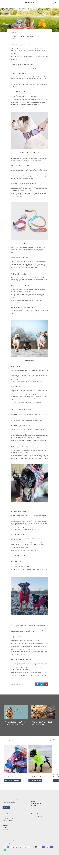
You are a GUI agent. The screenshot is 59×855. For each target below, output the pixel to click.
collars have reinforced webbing (21, 158)
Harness (15, 6)
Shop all (45, 741)
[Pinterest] (38, 816)
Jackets (30, 6)
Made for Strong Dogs (12, 780)
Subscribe (6, 807)
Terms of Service (6, 832)
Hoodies (22, 6)
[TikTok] (41, 816)
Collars (19, 6)
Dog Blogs (5, 827)
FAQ (32, 799)
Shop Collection (35, 780)
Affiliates (33, 808)
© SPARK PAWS (7, 843)
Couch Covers (47, 6)
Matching (38, 6)
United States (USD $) (9, 840)
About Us (5, 822)
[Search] (53, 2)
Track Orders (34, 805)
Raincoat (11, 6)
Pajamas (27, 6)
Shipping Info (34, 801)
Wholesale (5, 816)
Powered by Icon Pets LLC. (10, 845)
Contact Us (5, 825)
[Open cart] (56, 2)
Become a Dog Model (7, 820)
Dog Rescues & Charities (8, 818)
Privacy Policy (6, 829)
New (3, 6)
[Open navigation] (3, 2)
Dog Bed (42, 6)
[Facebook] (31, 816)
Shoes (34, 6)
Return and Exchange (36, 803)
